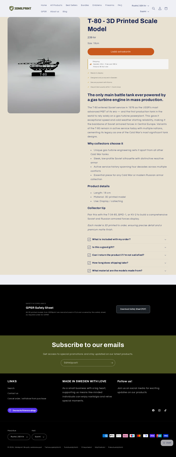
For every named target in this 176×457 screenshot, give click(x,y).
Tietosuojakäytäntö (53, 447)
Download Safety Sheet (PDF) (133, 309)
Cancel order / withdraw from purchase (27, 398)
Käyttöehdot (100, 447)
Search (11, 388)
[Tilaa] (111, 362)
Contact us (13, 393)
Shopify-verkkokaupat (33, 447)
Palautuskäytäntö (115, 447)
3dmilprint (19, 447)
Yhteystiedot (86, 447)
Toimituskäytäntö (71, 447)
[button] (153, 8)
